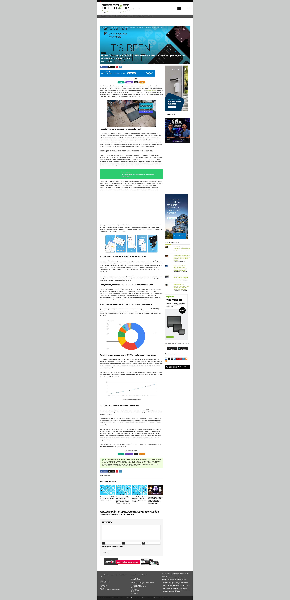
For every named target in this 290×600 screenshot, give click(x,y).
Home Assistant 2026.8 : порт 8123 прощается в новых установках (107, 498)
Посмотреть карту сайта (159, 597)
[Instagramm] (175, 359)
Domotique (112, 27)
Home (102, 27)
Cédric (102, 61)
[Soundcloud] (186, 359)
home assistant (107, 475)
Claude (142, 82)
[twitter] (169, 359)
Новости (103, 16)
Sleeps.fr (133, 587)
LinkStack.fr (133, 581)
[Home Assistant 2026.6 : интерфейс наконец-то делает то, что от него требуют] (139, 486)
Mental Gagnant (134, 593)
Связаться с (168, 597)
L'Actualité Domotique (105, 580)
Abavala (102, 584)
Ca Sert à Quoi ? (103, 586)
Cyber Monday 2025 (135, 579)
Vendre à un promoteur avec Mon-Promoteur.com (142, 582)
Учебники (140, 16)
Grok (136, 82)
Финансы (150, 16)
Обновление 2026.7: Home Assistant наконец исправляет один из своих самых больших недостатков (123, 500)
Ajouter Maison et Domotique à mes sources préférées (177, 367)
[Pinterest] (180, 359)
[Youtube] (177, 359)
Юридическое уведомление (148, 597)
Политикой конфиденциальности (134, 597)
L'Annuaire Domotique (105, 581)
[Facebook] (166, 359)
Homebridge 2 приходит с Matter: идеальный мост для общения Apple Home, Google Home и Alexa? (155, 500)
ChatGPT (121, 82)
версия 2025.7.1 (151, 90)
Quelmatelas (134, 589)
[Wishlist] (188, 9)
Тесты (132, 16)
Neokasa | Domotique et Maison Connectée (110, 589)
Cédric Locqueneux (115, 597)
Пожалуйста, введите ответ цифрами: (112, 546)
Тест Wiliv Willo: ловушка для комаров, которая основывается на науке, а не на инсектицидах (182, 248)
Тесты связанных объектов (179, 251)
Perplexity (129, 82)
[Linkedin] (183, 359)
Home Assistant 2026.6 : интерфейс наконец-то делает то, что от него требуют (139, 499)
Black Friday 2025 (135, 578)
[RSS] (166, 361)
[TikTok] (172, 359)
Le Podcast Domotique (105, 582)
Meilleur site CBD (135, 590)
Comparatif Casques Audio (137, 583)
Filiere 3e (102, 588)
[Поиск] (179, 8)
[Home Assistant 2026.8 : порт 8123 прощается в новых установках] (107, 486)
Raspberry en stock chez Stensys (138, 586)
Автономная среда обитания (118, 16)
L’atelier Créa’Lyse (135, 592)
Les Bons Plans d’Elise (136, 585)
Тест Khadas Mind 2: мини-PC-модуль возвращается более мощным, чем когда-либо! (181, 277)
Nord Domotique (103, 585)
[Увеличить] (150, 236)
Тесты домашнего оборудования (180, 271)
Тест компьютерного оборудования (181, 280)
